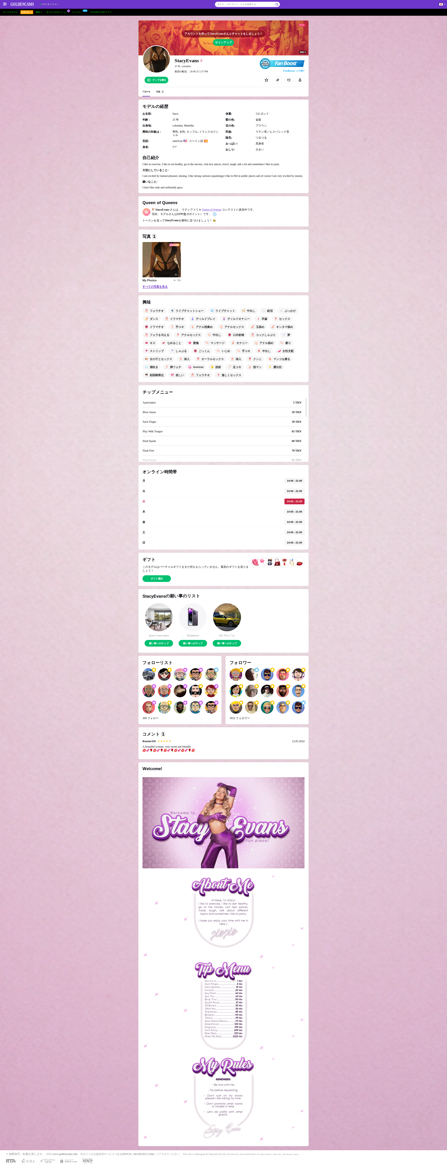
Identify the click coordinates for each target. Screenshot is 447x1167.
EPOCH (126, 1154)
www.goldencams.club (65, 1154)
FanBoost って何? (294, 70)
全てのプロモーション (56, 12)
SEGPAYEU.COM (143, 1154)
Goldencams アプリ (101, 12)
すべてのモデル (10, 12)
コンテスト (77, 12)
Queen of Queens (211, 209)
